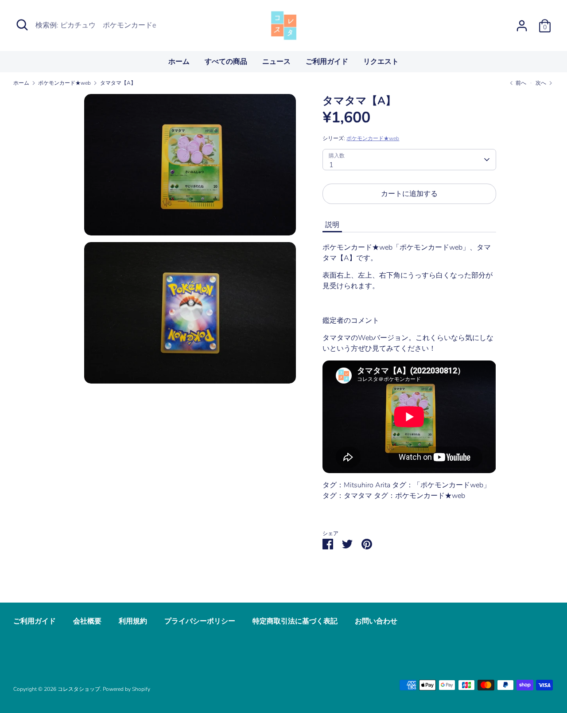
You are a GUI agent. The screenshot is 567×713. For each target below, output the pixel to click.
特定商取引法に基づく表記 (295, 621)
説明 (332, 225)
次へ (542, 82)
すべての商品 (226, 62)
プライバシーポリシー (199, 621)
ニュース (276, 62)
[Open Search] (22, 25)
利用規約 (133, 621)
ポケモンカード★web (372, 138)
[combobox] (409, 159)
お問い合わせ (376, 621)
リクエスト (381, 62)
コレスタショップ (79, 689)
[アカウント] (522, 22)
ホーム (179, 62)
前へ (520, 82)
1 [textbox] (331, 165)
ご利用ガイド (327, 62)
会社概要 (87, 621)
